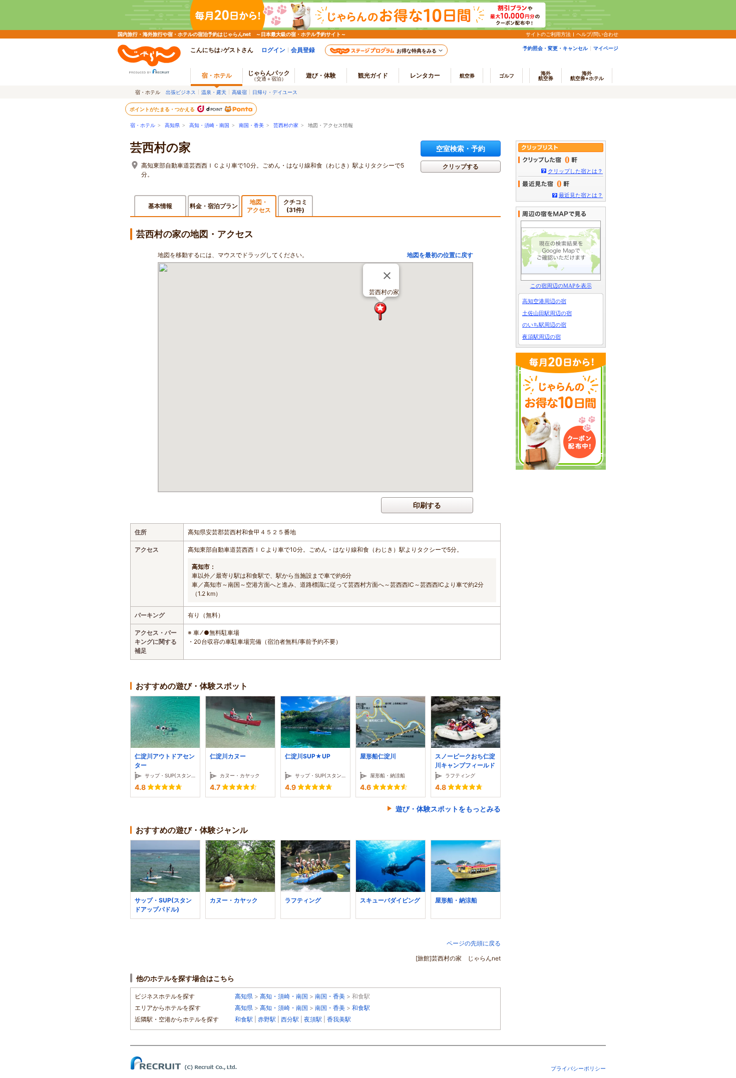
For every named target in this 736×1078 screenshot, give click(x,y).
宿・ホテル (142, 125)
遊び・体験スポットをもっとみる (448, 808)
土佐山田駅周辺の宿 (547, 313)
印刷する (427, 505)
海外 (545, 75)
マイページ (605, 48)
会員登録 (303, 50)
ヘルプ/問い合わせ (597, 34)
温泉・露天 (213, 92)
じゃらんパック (269, 75)
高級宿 (239, 92)
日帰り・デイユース (274, 92)
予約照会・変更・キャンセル (555, 48)
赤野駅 (267, 1019)
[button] (381, 311)
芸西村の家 (285, 125)
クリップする (461, 166)
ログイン (273, 50)
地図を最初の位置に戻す (440, 255)
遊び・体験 (321, 75)
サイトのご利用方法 (548, 34)
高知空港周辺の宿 (544, 301)
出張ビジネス (181, 92)
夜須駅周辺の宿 (541, 337)
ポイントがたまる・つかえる (163, 109)
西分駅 (290, 1019)
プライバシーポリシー (578, 1068)
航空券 (467, 76)
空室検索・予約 (460, 148)
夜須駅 (313, 1019)
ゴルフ (506, 76)
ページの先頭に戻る (474, 943)
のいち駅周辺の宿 (544, 325)
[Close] (387, 276)
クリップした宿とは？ (575, 171)
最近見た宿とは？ (581, 195)
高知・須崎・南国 (209, 125)
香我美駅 (339, 1019)
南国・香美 (251, 125)
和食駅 (361, 1007)
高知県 (172, 125)
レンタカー (425, 75)
